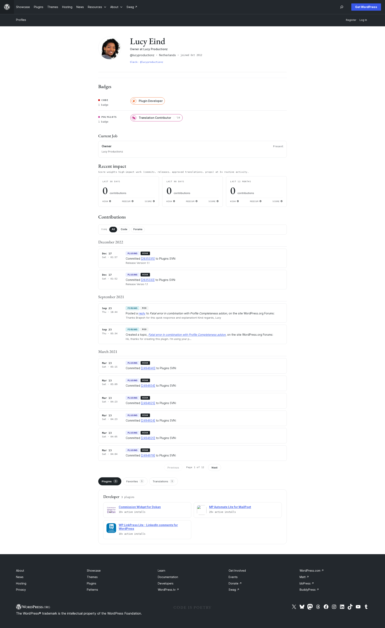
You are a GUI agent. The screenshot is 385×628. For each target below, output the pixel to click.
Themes (92, 577)
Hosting (21, 583)
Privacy (21, 589)
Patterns (92, 589)
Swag (234, 589)
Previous (173, 467)
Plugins (109, 481)
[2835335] (148, 258)
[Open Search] (341, 7)
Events (233, 577)
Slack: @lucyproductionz (146, 62)
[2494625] (148, 403)
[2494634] (148, 385)
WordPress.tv (168, 589)
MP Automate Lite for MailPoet (230, 507)
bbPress (307, 583)
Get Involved (237, 570)
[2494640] (148, 368)
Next (215, 467)
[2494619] (148, 455)
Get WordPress (366, 7)
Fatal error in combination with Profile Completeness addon (187, 334)
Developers (165, 583)
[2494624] (148, 420)
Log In (363, 19)
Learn (161, 570)
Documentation (168, 577)
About (20, 570)
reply (142, 313)
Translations (163, 481)
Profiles (21, 19)
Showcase (94, 570)
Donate (235, 583)
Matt (304, 577)
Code (124, 229)
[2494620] (148, 438)
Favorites (134, 481)
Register (351, 19)
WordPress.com (312, 570)
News (19, 577)
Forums (137, 229)
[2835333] (148, 279)
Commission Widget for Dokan (140, 507)
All (113, 229)
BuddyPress (309, 589)
